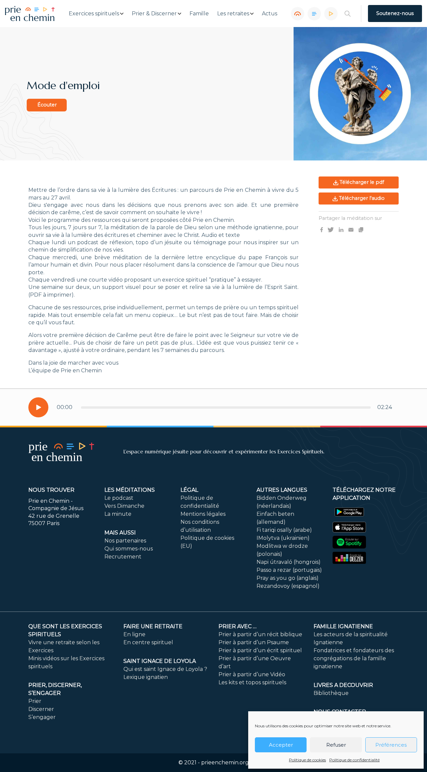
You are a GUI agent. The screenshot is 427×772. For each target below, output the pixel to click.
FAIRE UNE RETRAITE (152, 626)
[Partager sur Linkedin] (341, 229)
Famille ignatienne (343, 626)
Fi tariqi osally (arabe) (284, 530)
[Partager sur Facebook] (322, 229)
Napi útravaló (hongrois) (289, 562)
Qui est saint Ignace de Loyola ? (165, 669)
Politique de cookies (307, 759)
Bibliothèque (331, 693)
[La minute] (331, 13)
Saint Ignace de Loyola (159, 661)
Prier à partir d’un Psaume (254, 642)
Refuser (336, 745)
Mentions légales (203, 514)
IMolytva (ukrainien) (283, 538)
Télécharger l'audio (361, 198)
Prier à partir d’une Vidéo (252, 674)
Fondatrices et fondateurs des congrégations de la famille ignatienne (354, 658)
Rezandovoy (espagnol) (288, 586)
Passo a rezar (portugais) (289, 570)
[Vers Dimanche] (314, 13)
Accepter (281, 745)
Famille (199, 13)
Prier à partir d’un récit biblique (260, 634)
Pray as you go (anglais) (288, 578)
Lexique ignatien (145, 677)
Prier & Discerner (154, 13)
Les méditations (129, 490)
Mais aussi (120, 532)
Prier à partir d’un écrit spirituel (260, 650)
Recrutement (122, 556)
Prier (34, 701)
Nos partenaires (125, 540)
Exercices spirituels (94, 13)
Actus (269, 13)
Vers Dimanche (124, 506)
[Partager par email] (351, 229)
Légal (189, 490)
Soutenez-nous (395, 13)
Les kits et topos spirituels (252, 682)
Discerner (41, 709)
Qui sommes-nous (128, 548)
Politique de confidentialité (354, 759)
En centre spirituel (148, 642)
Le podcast (118, 498)
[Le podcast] (297, 13)
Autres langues (282, 490)
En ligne (134, 634)
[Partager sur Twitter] (330, 229)
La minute (117, 514)
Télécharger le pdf (361, 182)
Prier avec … (238, 626)
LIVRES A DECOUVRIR (343, 685)
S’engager (42, 717)
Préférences (391, 745)
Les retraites (233, 13)
